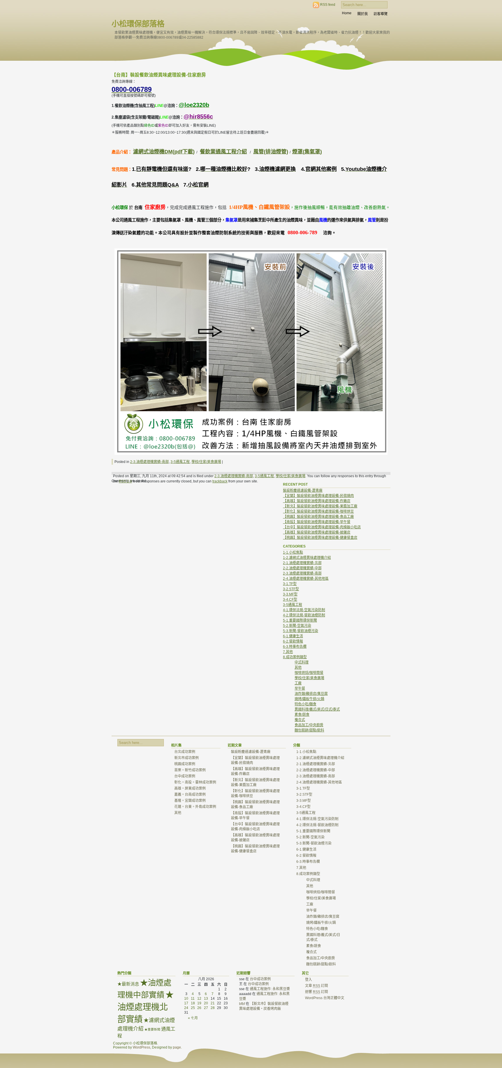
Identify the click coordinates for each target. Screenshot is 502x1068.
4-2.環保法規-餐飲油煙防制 (304, 615)
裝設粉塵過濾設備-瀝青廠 (302, 491)
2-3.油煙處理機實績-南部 (149, 462)
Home (347, 13)
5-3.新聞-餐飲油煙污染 (300, 631)
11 (193, 999)
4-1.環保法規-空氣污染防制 (304, 610)
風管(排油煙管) (270, 152)
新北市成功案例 (186, 758)
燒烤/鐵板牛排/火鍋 (309, 699)
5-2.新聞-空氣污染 (297, 626)
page (177, 1047)
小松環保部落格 (138, 23)
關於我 (362, 14)
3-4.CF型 (290, 599)
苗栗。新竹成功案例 (190, 770)
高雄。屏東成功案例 (190, 788)
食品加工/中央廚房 (309, 725)
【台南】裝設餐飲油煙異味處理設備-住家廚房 (159, 74)
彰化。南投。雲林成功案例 (195, 782)
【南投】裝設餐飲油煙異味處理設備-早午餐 (316, 522)
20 (206, 1003)
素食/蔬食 (302, 715)
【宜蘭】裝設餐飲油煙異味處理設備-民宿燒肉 (318, 496)
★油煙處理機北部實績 (145, 1007)
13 (206, 999)
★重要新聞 (152, 1029)
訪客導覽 (381, 14)
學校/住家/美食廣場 (206, 462)
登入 (308, 980)
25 (193, 1008)
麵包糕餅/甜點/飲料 (309, 730)
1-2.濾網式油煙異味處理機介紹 (307, 558)
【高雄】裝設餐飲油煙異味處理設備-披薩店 (316, 532)
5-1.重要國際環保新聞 (300, 620)
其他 (298, 668)
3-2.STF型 (291, 589)
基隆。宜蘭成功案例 (190, 801)
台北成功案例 (184, 752)
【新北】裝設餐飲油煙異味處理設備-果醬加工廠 (320, 506)
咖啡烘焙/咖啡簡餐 (309, 673)
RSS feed (327, 5)
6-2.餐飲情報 (293, 641)
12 (199, 999)
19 (199, 1003)
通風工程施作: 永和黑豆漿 (270, 989)
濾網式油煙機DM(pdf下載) (164, 152)
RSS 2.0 (125, 481)
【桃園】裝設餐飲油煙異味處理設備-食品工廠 (318, 517)
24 (186, 1008)
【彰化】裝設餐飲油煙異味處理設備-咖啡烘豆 (318, 511)
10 (186, 999)
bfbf (242, 1004)
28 (213, 1008)
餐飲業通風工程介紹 (223, 152)
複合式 (300, 720)
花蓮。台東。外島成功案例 (195, 807)
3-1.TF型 (290, 584)
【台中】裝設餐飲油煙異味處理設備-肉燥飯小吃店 (322, 527)
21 (213, 1003)
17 (186, 1003)
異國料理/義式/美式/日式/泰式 (317, 709)
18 (193, 1003)
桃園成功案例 (184, 764)
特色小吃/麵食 (305, 704)
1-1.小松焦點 (293, 552)
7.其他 (288, 652)
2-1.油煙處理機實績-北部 (302, 563)
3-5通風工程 (180, 462)
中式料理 (302, 662)
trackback (219, 481)
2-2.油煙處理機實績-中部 (302, 568)
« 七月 (193, 1018)
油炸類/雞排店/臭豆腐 (311, 694)
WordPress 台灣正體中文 (324, 998)
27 (206, 1008)
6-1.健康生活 (293, 636)
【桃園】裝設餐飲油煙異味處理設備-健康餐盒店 (320, 538)
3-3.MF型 (290, 594)
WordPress (141, 1047)
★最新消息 (128, 984)
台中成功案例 (184, 776)
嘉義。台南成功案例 (190, 794)
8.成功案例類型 (295, 657)
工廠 (298, 683)
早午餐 (300, 688)
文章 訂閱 (316, 986)
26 (199, 1008)
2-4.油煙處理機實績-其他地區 (306, 579)
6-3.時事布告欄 (294, 647)
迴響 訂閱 (316, 992)
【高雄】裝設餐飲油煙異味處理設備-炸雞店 (316, 501)
